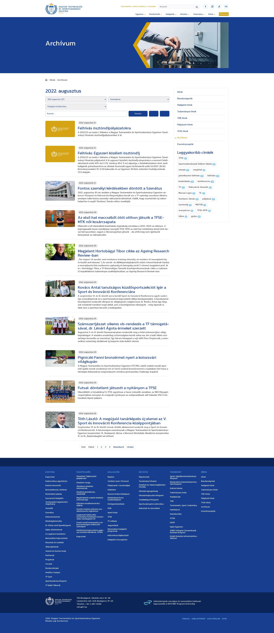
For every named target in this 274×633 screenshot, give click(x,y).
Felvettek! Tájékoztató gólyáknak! (86, 477)
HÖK (110, 508)
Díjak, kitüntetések (53, 530)
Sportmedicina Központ (56, 581)
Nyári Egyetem (176, 527)
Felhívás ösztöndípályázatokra (104, 128)
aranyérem (186, 210)
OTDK (172, 518)
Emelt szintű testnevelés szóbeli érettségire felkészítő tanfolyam (89, 525)
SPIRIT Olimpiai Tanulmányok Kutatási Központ (183, 532)
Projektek (49, 560)
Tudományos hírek (186, 111)
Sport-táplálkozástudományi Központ (183, 477)
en (226, 7)
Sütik (224, 619)
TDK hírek (182, 118)
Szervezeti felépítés (54, 498)
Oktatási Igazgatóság (148, 491)
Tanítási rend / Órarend (118, 481)
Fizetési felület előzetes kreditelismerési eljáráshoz (89, 510)
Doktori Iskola (176, 488)
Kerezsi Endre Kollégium (119, 494)
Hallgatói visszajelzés (117, 540)
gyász (195, 216)
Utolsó (130, 447)
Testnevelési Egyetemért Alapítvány (56, 503)
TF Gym (48, 577)
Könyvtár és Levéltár (54, 543)
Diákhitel (112, 490)
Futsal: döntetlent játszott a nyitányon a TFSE (117, 388)
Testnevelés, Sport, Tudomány (183, 505)
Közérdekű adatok (53, 494)
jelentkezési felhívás (191, 175)
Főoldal (186, 619)
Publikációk (175, 497)
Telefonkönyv (126, 6)
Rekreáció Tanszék (200, 187)
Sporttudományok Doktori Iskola (197, 164)
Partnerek (49, 555)
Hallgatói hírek (184, 105)
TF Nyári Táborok (53, 585)
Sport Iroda (112, 513)
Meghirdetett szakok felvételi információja (89, 499)
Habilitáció (175, 510)
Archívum (182, 137)
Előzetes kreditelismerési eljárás (88, 504)
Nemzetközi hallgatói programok (117, 530)
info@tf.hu (82, 607)
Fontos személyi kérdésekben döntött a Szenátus (120, 188)
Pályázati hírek (185, 125)
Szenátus (49, 513)
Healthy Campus (52, 573)
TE (202, 193)
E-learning (151, 6)
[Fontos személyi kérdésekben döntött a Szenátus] (60, 191)
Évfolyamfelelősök (116, 504)
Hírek (180, 92)
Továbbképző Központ (149, 500)
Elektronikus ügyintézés (56, 481)
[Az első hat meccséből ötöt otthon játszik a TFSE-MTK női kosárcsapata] (60, 218)
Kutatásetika (176, 514)
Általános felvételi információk (84, 487)
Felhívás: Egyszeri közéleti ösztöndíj (109, 153)
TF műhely (112, 521)
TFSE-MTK (203, 210)
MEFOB (201, 205)
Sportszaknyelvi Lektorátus (151, 504)
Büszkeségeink (185, 98)
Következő (118, 447)
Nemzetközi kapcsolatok (56, 538)
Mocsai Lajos (187, 193)
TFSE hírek (182, 131)
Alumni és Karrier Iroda (55, 551)
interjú (184, 170)
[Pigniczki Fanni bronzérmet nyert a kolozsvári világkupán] (60, 358)
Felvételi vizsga (83, 483)
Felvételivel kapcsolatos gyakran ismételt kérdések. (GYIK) (90, 531)
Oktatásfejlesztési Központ (151, 496)
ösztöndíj (185, 205)
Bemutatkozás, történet (56, 490)
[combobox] (179, 7)
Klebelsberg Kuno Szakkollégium (116, 499)
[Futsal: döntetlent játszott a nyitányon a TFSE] (60, 392)
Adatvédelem (213, 619)
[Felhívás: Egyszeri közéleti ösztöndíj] (60, 154)
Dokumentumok (52, 517)
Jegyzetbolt (113, 525)
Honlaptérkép (198, 619)
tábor (183, 216)
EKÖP (172, 523)
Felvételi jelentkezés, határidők (85, 493)
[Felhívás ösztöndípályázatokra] (60, 129)
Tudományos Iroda (178, 493)
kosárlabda (186, 181)
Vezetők (49, 508)
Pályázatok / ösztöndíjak (119, 486)
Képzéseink (144, 477)
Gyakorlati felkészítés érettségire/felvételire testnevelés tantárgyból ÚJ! (90, 517)
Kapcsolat (50, 477)
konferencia (205, 181)
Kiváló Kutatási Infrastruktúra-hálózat (184, 537)
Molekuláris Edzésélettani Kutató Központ (183, 483)
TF (181, 187)
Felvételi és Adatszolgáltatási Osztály (152, 486)
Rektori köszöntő (53, 486)
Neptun (136, 6)
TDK (172, 501)
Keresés (138, 114)
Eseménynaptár (185, 144)
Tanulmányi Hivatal (147, 481)
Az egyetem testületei (55, 534)
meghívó (199, 170)
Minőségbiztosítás (53, 521)
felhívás (213, 175)
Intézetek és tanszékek (149, 508)
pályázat (208, 199)
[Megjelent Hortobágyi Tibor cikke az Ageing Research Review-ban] (60, 252)
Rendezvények (52, 568)
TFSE (183, 158)
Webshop (224, 14)
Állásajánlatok (52, 547)
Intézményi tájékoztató (118, 535)
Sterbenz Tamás (188, 199)
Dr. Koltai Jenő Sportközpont (58, 525)
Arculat (48, 564)
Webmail (142, 6)
